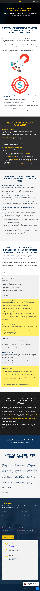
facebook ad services (13, 418)
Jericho (7, 492)
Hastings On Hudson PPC (19, 472)
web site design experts (22, 418)
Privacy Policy (13, 532)
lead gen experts (16, 38)
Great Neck (4, 492)
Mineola (3, 491)
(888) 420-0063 (9, 414)
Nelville (9, 488)
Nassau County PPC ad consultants (15, 420)
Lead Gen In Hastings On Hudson (20, 467)
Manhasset (10, 491)
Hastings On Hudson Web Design (7, 482)
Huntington (4, 489)
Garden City (10, 489)
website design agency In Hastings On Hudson (16, 269)
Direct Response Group (11, 586)
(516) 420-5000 (11, 546)
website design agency (23, 271)
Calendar (10, 551)
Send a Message (8, 537)
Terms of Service (5, 532)
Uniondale (6, 491)
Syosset (7, 489)
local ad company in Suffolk (29, 420)
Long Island (5, 488)
